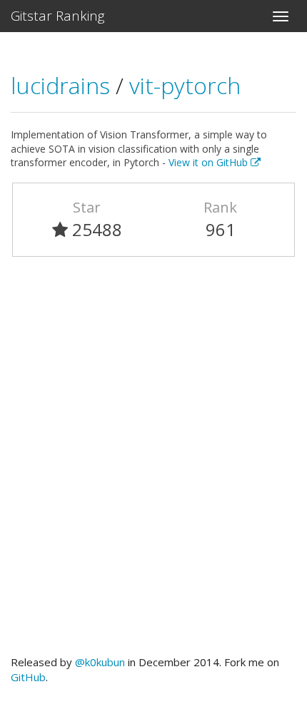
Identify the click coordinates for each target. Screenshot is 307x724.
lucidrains (63, 85)
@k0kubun (100, 662)
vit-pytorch (185, 85)
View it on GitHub (209, 162)
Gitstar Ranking (58, 15)
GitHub (28, 677)
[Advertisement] (153, 462)
